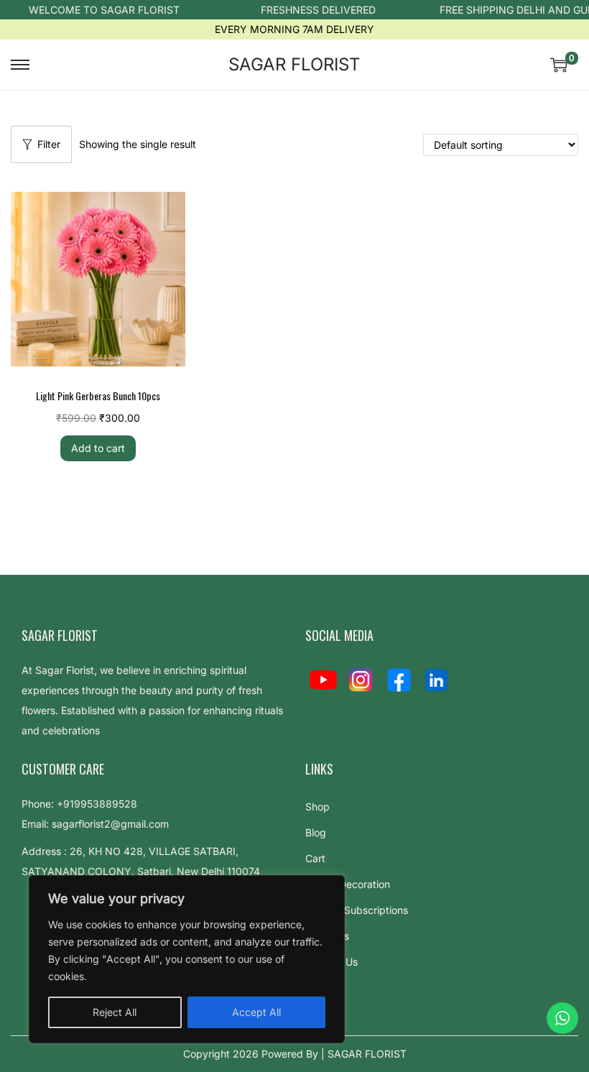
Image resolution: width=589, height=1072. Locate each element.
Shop (317, 806)
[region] (187, 959)
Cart (315, 858)
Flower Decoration (347, 884)
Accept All (256, 1012)
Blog (315, 832)
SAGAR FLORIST (294, 64)
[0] (558, 64)
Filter (48, 144)
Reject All (114, 1012)
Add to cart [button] (98, 448)
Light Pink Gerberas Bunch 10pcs (98, 395)
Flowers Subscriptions (356, 910)
